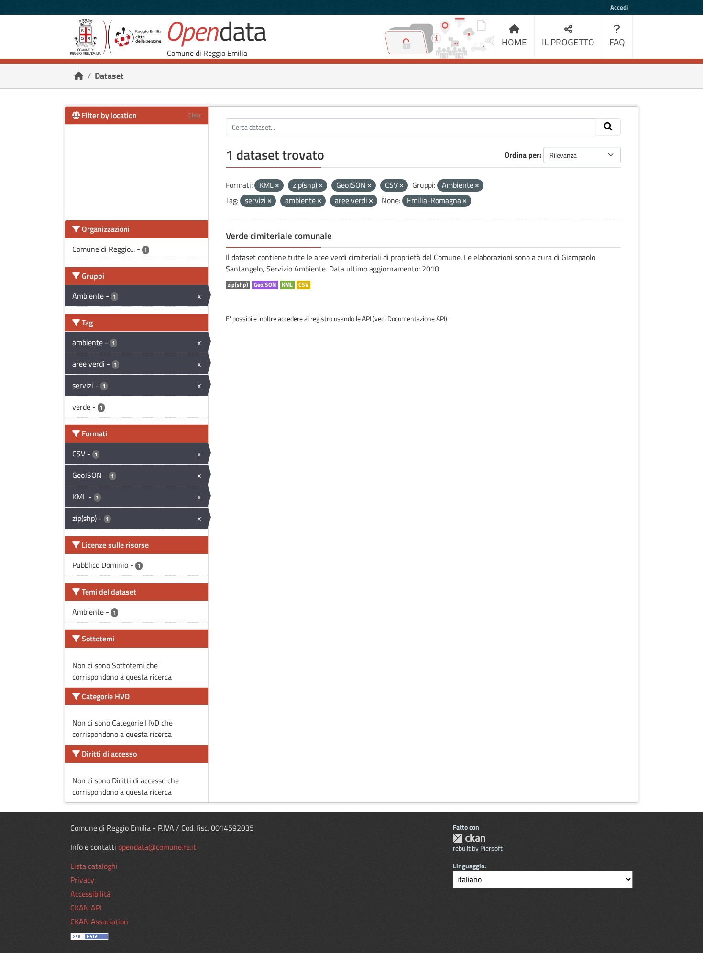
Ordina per (522, 155)
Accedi (619, 7)
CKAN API (86, 907)
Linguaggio (468, 866)
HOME (514, 42)
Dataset (109, 75)
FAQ (617, 42)
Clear (194, 114)
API (366, 319)
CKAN (469, 838)
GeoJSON (265, 285)
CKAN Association (99, 921)
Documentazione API (416, 319)
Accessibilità (90, 893)
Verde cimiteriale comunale (279, 235)
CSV (303, 285)
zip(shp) (238, 285)
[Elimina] (277, 186)
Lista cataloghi (94, 866)
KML (287, 285)
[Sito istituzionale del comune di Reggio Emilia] (115, 37)
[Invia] (608, 126)
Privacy (82, 880)
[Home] (79, 75)
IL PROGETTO (568, 42)
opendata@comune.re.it (157, 847)
